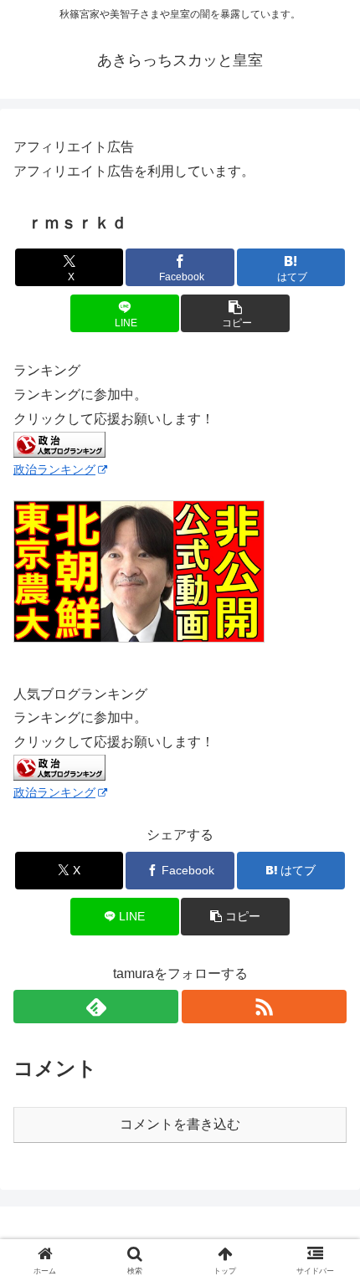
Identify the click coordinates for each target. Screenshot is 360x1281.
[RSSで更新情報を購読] (264, 1006)
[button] (235, 313)
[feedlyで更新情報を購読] (95, 1006)
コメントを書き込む (180, 1124)
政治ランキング (54, 469)
